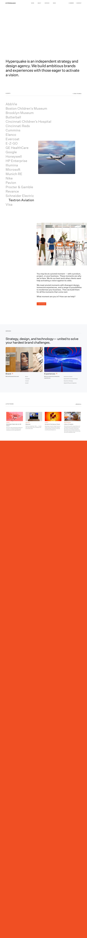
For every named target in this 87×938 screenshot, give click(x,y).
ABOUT (39, 3)
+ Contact (78, 3)
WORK (32, 3)
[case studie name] (43, 104)
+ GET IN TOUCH (41, 303)
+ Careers (71, 3)
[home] (13, 3)
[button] (47, 3)
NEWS (54, 3)
